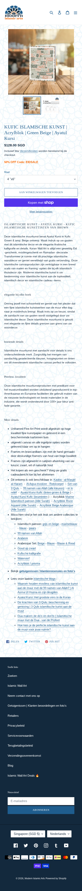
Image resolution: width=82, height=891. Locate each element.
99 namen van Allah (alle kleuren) (43, 488)
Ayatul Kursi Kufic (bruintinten (29, 496)
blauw (23, 528)
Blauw (51, 543)
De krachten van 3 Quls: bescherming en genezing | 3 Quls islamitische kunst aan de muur (45, 606)
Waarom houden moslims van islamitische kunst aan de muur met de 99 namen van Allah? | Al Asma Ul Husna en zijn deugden (48, 588)
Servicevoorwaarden (20, 735)
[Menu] (76, 12)
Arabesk (23, 538)
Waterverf (24, 558)
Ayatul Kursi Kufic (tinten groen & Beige (45, 492)
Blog (10, 765)
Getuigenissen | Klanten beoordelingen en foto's (37, 705)
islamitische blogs (45, 578)
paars (32, 528)
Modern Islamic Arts (35, 878)
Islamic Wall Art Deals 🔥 (23, 775)
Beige (41, 543)
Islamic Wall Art (17, 685)
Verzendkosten (29, 150)
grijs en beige (51, 524)
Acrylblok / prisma (29, 563)
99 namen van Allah (30, 533)
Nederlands (58, 834)
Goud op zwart (27, 548)
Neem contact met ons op (24, 695)
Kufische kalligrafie (29, 553)
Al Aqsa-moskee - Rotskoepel (45, 483)
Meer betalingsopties (41, 211)
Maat (7, 172)
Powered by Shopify (56, 878)
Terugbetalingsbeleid (20, 745)
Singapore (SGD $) (27, 834)
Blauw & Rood (66, 543)
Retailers (13, 715)
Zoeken (12, 675)
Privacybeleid (16, 725)
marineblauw (69, 524)
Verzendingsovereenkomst (24, 755)
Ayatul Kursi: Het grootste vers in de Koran (44, 597)
